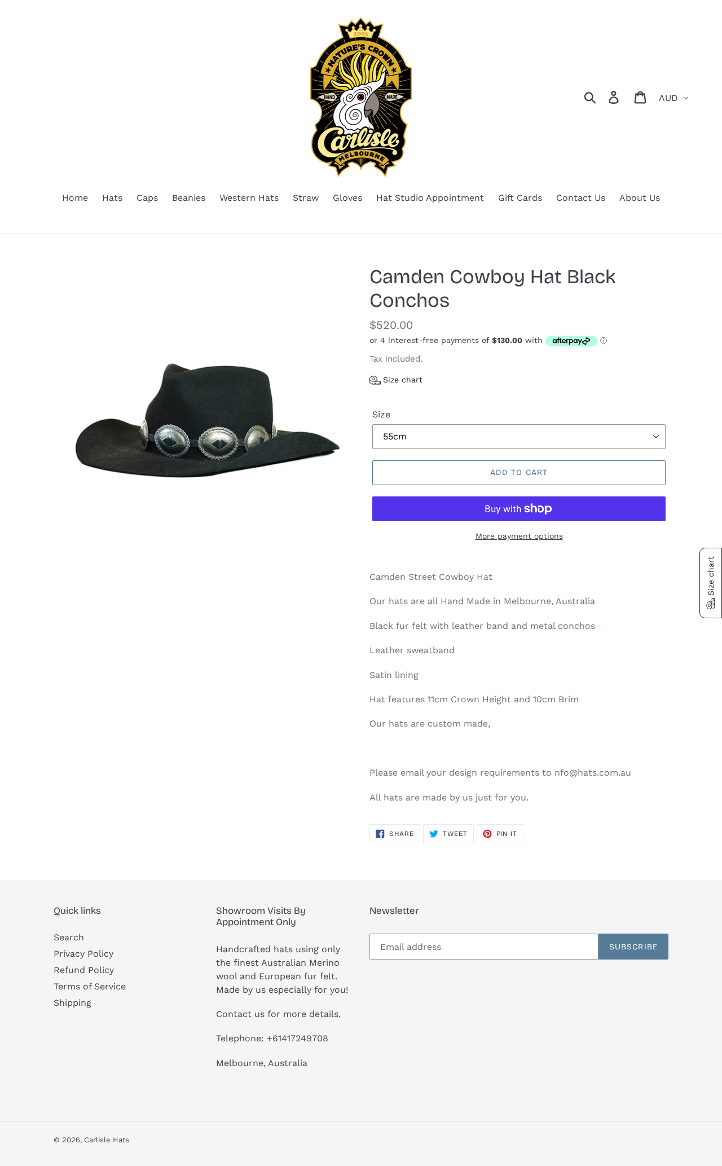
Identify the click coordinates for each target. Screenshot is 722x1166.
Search (69, 937)
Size (381, 414)
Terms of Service (90, 986)
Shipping (72, 1002)
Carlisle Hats (106, 1140)
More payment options (519, 535)
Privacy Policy (83, 953)
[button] (395, 380)
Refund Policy (84, 970)
